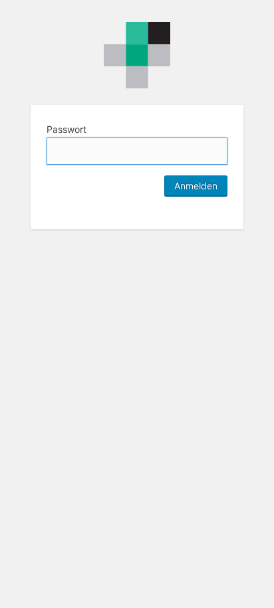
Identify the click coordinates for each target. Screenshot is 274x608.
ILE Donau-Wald (137, 55)
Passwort (66, 129)
